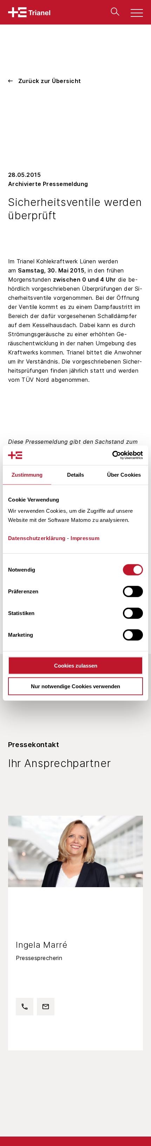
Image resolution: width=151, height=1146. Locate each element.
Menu (133, 13)
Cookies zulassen (75, 666)
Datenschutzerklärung (37, 538)
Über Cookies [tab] (124, 474)
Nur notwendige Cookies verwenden (75, 686)
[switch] (133, 591)
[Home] (29, 12)
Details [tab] (75, 474)
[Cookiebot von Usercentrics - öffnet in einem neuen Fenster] (112, 455)
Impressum (85, 538)
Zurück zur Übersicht (49, 80)
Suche (113, 11)
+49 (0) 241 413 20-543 (22, 1005)
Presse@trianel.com (43, 1005)
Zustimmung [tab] (27, 474)
